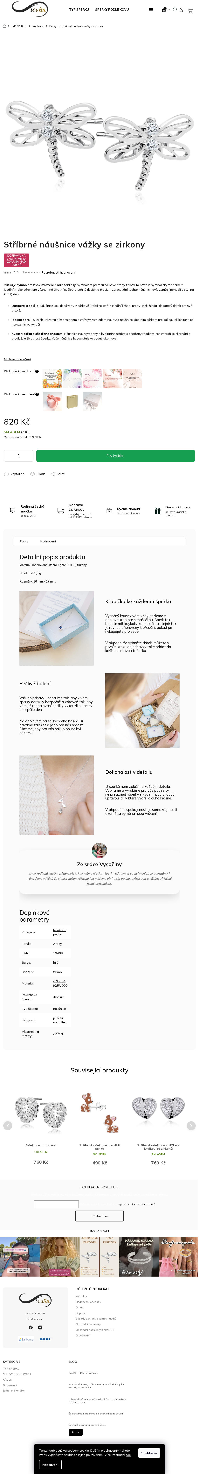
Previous (7, 1126)
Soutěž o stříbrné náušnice (83, 1372)
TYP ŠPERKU (11, 1368)
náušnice (59, 1009)
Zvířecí (58, 1034)
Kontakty (81, 1296)
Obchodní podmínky (88, 1324)
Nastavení (50, 1465)
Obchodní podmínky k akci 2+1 (95, 1329)
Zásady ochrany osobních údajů (96, 1318)
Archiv (75, 1432)
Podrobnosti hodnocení (58, 272)
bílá (55, 962)
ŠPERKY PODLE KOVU (17, 1374)
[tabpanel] (41, 1126)
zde (128, 1455)
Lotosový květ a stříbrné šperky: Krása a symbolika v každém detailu (97, 1401)
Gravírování (83, 1335)
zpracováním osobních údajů (137, 1204)
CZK (166, 9)
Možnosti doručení (17, 359)
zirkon (57, 972)
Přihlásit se (100, 1216)
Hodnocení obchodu (88, 1301)
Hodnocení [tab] (48, 541)
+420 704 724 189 (35, 1313)
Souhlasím (149, 1453)
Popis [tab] (24, 541)
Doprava (81, 1313)
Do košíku (27, 457)
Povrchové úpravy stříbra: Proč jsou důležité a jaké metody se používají (96, 1386)
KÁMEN (7, 1379)
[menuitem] (79, 9)
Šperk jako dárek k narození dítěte (87, 1424)
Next (191, 1125)
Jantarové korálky (13, 1390)
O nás (79, 1307)
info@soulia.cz (35, 1319)
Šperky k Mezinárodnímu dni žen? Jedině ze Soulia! (96, 1413)
